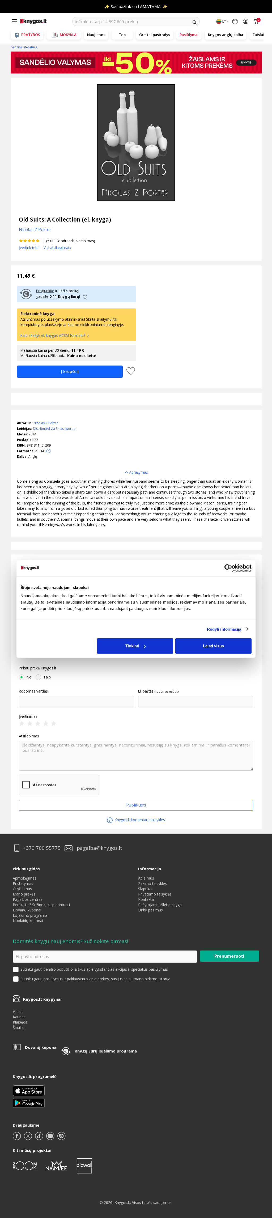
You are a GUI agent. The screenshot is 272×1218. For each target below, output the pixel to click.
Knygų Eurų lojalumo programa (106, 1051)
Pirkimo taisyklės (152, 883)
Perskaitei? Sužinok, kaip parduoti (41, 904)
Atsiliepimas (29, 736)
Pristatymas (23, 883)
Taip (47, 677)
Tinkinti (132, 646)
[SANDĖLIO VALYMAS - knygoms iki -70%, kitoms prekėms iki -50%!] (136, 63)
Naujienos (96, 34)
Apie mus (146, 878)
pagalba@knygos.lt (99, 848)
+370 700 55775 (42, 848)
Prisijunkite (45, 290)
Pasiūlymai (189, 34)
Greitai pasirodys (154, 34)
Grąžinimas (22, 888)
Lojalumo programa (30, 915)
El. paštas (146, 691)
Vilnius (18, 1011)
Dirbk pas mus (150, 910)
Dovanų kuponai (27, 910)
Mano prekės (24, 894)
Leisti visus (213, 646)
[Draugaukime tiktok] (39, 1138)
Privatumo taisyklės (155, 894)
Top (122, 34)
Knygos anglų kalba (225, 34)
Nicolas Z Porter (45, 423)
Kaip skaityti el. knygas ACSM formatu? (53, 335)
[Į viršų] (261, 1180)
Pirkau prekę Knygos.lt (37, 668)
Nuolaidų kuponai (28, 920)
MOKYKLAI (69, 34)
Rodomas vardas (33, 691)
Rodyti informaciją (224, 629)
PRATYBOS (30, 34)
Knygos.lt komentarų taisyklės (139, 819)
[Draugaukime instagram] (28, 1138)
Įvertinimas (28, 716)
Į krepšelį (70, 371)
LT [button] (224, 21)
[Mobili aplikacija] (29, 1102)
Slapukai (145, 888)
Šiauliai (18, 1027)
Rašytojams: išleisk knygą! (160, 904)
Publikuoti (136, 805)
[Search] (194, 22)
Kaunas (19, 1016)
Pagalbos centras (27, 899)
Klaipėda (20, 1022)
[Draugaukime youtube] (50, 1138)
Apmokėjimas (24, 878)
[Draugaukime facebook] (17, 1138)
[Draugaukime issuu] (61, 1138)
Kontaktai (146, 899)
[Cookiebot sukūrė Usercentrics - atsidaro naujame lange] (228, 568)
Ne (29, 677)
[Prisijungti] (245, 21)
